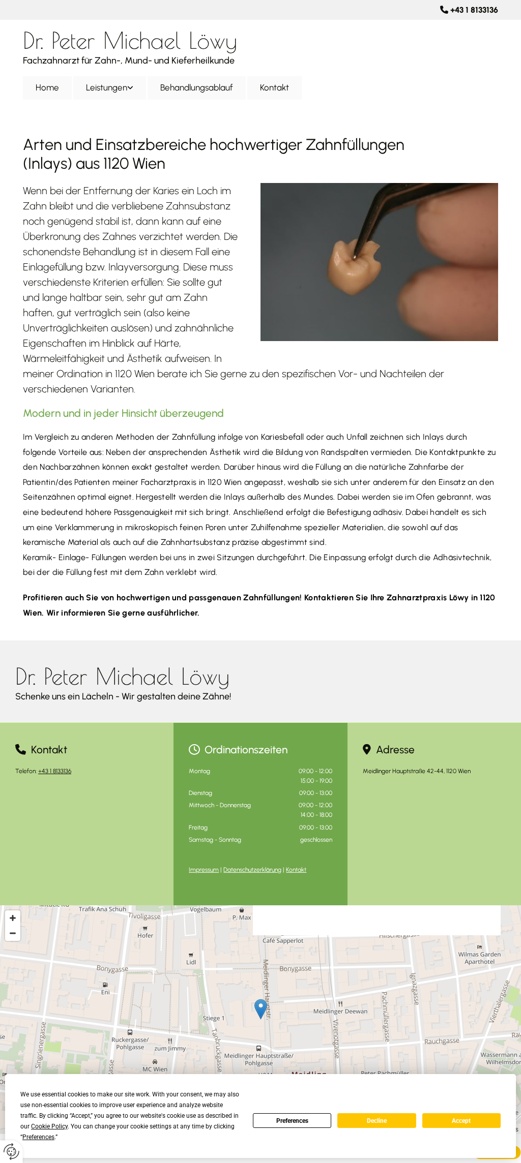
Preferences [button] (38, 1137)
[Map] (260, 1019)
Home (47, 87)
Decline (377, 1120)
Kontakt (274, 87)
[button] (260, 1009)
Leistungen (106, 87)
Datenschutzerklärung (252, 869)
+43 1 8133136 (474, 10)
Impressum (204, 869)
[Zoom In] (12, 918)
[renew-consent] (11, 1151)
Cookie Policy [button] (49, 1126)
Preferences (292, 1120)
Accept (461, 1120)
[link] (110, 87)
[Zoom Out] (12, 933)
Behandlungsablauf (196, 87)
